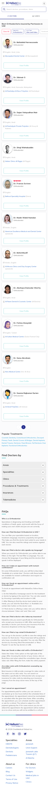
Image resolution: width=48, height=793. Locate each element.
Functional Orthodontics (18, 446)
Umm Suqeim (31, 748)
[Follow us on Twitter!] (25, 734)
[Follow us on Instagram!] (19, 734)
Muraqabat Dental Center (21, 56)
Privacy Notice (12, 783)
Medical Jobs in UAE (32, 776)
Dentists (9, 751)
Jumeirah (29, 744)
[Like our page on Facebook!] (8, 734)
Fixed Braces (27, 443)
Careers (9, 768)
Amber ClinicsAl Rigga (17, 161)
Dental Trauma (8, 443)
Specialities (8, 472)
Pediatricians (11, 755)
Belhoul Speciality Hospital (18, 196)
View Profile (24, 65)
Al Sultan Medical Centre (22, 337)
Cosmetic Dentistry (9, 438)
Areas (6, 465)
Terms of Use (11, 779)
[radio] (14, 181)
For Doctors (31, 768)
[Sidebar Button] (3, 3)
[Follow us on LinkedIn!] (14, 734)
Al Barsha (30, 758)
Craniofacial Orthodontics (27, 438)
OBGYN (9, 744)
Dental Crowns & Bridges (23, 440)
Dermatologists (12, 748)
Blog (8, 771)
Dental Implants (39, 440)
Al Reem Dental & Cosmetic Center (22, 301)
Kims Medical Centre (17, 372)
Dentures (18, 443)
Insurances (8, 492)
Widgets (29, 771)
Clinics (6, 479)
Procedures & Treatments (16, 485)
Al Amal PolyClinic (16, 407)
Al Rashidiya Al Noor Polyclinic (22, 91)
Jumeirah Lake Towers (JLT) (32, 752)
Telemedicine (9, 499)
